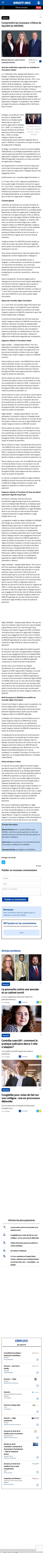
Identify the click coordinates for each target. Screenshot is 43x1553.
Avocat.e (7, 1392)
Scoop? (39, 7)
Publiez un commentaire (15, 899)
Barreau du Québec (9, 1484)
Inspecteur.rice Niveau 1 (12, 1478)
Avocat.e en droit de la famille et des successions (13, 1432)
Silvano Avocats (8, 1473)
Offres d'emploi (21, 7)
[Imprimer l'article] (40, 1002)
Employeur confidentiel (10, 1458)
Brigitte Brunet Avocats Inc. (11, 1437)
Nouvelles (6, 984)
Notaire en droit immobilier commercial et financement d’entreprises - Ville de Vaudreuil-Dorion (13, 1449)
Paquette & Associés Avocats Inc (12, 1424)
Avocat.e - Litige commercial (10, 1419)
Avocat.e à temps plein (12, 1405)
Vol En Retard (7, 1398)
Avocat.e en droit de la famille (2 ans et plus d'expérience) (12, 1466)
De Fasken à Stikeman (19, 1250)
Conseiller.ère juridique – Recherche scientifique (13, 1354)
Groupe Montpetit (8, 1359)
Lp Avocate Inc (7, 1409)
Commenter (24, 1002)
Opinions (5, 18)
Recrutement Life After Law (11, 1383)
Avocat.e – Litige (10, 1379)
